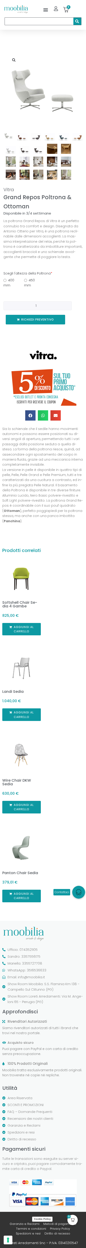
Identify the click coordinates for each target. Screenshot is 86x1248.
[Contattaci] (78, 892)
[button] (45, 9)
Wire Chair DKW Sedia (16, 782)
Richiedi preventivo (37, 319)
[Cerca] (77, 21)
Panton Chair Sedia (20, 873)
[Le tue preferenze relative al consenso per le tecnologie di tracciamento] (8, 1240)
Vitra (8, 189)
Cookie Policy (42, 1219)
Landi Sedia (13, 691)
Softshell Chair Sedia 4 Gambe (19, 604)
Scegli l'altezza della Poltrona (27, 273)
